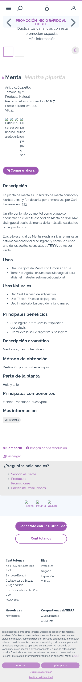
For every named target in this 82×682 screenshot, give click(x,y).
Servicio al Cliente (23, 474)
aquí (76, 656)
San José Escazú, (16, 575)
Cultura (45, 581)
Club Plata (47, 621)
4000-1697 (12, 599)
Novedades (12, 615)
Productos (18, 479)
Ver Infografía (12, 420)
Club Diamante (50, 615)
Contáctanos (41, 538)
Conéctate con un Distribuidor (43, 526)
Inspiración (47, 576)
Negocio (46, 571)
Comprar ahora (22, 170)
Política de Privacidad (41, 677)
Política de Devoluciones (28, 488)
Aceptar (21, 665)
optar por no (60, 665)
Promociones (20, 483)
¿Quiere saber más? (41, 672)
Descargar (13, 456)
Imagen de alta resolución (48, 448)
